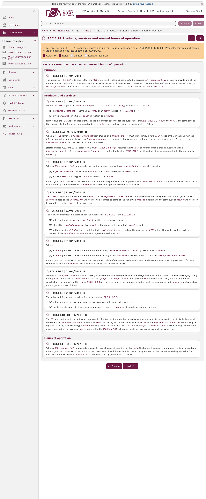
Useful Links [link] (106, 11)
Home (45, 30)
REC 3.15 (158, 86)
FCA (95, 80)
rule (144, 121)
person (55, 279)
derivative (94, 225)
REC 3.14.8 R (110, 297)
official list (77, 200)
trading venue (119, 136)
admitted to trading (128, 250)
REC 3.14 (66, 80)
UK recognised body (156, 80)
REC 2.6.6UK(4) (109, 148)
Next (129, 366)
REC (77, 30)
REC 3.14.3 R (129, 214)
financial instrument (83, 136)
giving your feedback (143, 4)
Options (141, 200)
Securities (51, 196)
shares (49, 200)
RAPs (135, 348)
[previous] (191, 38)
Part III (92, 196)
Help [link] (142, 11)
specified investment (65, 111)
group (103, 279)
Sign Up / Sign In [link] (194, 11)
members (101, 124)
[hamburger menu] (42, 13)
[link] (60, 13)
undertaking (81, 279)
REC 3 (88, 30)
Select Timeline (14, 41)
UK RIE (58, 106)
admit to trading (83, 106)
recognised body (121, 279)
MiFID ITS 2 (132, 151)
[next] (200, 38)
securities (101, 322)
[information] (35, 41)
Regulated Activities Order (116, 196)
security (93, 111)
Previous (116, 366)
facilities (146, 106)
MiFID (97, 148)
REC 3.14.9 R (93, 282)
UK (71, 200)
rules (148, 87)
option (107, 111)
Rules (65, 55)
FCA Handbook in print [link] (161, 11)
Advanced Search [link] (126, 11)
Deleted (78, 55)
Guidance (51, 55)
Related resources (98, 55)
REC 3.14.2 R (110, 214)
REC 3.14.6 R (156, 121)
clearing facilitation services (134, 166)
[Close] (202, 4)
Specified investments (73, 322)
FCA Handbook (61, 30)
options (71, 203)
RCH (151, 230)
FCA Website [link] (88, 11)
